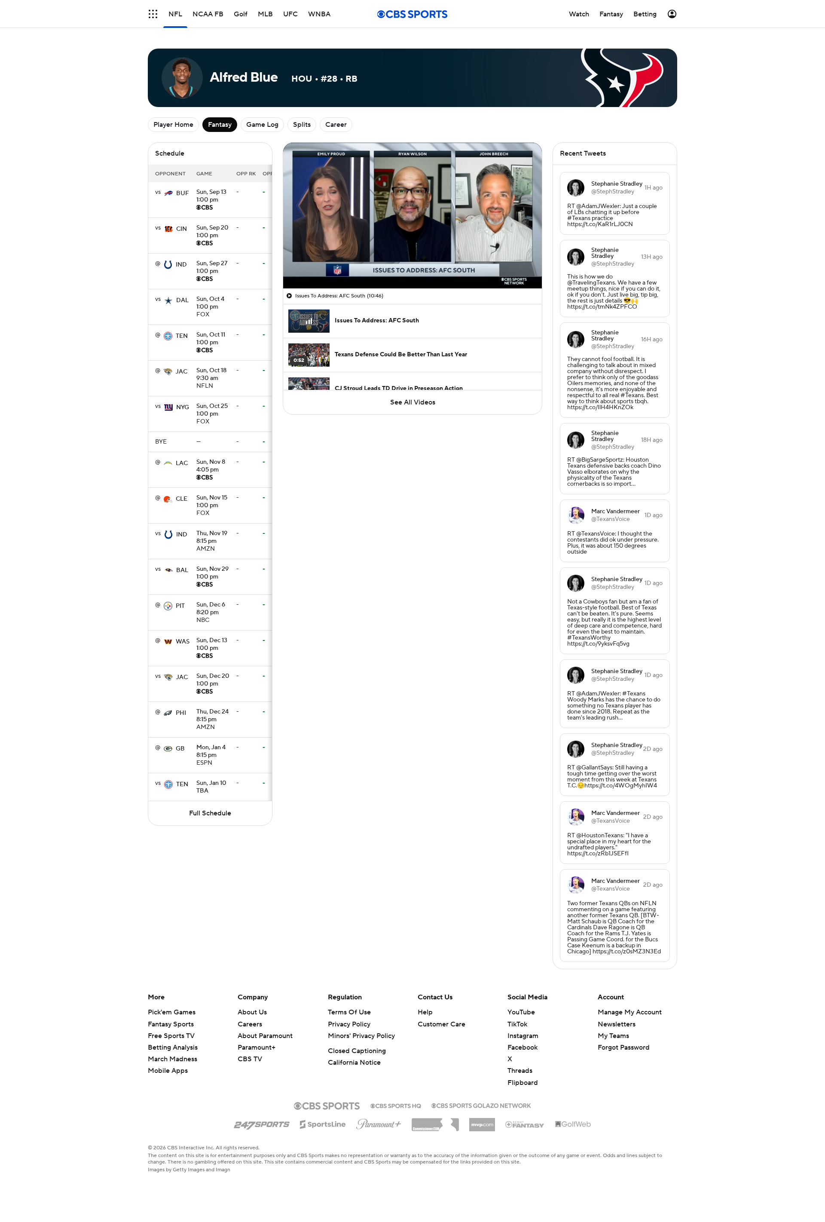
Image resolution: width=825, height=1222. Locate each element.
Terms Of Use (349, 1012)
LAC (182, 463)
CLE (181, 499)
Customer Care (441, 1024)
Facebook (522, 1047)
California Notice (354, 1062)
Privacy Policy (349, 1024)
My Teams (613, 1036)
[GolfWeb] (573, 1124)
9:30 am (211, 375)
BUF (182, 193)
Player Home (173, 124)
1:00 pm (211, 196)
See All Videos (412, 402)
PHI (181, 713)
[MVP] (482, 1121)
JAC (181, 372)
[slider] (412, 263)
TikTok (517, 1024)
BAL (182, 570)
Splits (302, 124)
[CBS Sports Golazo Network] (481, 1104)
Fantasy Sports (171, 1024)
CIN (181, 229)
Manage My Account (630, 1012)
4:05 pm (210, 466)
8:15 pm (211, 537)
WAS (182, 642)
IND (181, 265)
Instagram (522, 1036)
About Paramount (265, 1036)
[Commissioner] (435, 1121)
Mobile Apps (168, 1070)
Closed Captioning (357, 1051)
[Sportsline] (323, 1123)
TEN (182, 336)
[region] (412, 215)
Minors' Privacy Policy (361, 1036)
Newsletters (617, 1024)
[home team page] (168, 193)
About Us (252, 1012)
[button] (153, 14)
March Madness (172, 1059)
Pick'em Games (172, 1012)
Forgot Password (624, 1047)
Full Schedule (210, 813)
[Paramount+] (378, 1122)
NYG (182, 407)
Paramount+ (256, 1047)
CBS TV (250, 1059)
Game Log (262, 124)
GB (180, 749)
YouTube (521, 1012)
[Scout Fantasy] (525, 1124)
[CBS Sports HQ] (395, 1105)
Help (425, 1012)
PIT (180, 606)
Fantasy (220, 124)
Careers (250, 1024)
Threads (519, 1070)
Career (336, 124)
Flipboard (522, 1082)
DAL (182, 300)
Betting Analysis (173, 1047)
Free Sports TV (171, 1036)
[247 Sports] (262, 1122)
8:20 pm (210, 609)
